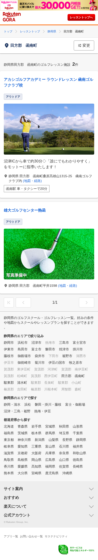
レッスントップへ (81, 17)
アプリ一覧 (11, 536)
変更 (86, 45)
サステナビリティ (56, 536)
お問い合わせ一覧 (31, 536)
